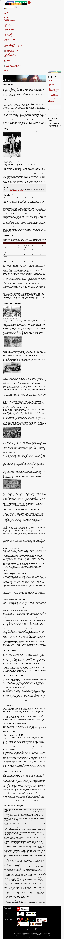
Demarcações (8, 64)
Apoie (5, 73)
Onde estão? (8, 24)
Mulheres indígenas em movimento (12, 33)
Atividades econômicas (10, 69)
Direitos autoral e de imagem (11, 50)
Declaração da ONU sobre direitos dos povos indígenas (16, 46)
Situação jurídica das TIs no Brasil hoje (13, 65)
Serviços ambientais (9, 67)
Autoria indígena (8, 34)
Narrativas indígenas (9, 29)
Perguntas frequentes (8, 14)
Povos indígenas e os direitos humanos (13, 45)
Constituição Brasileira (10, 41)
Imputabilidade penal (9, 51)
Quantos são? (8, 23)
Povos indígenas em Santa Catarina (54, 107)
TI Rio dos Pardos (25, 470)
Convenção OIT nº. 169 (10, 44)
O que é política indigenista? (11, 54)
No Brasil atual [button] (7, 19)
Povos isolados (8, 26)
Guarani (5, 249)
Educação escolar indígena (11, 56)
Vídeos (6, 30)
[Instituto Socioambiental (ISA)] (29, 3)
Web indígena (8, 35)
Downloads (6, 70)
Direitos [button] (5, 40)
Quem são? (7, 21)
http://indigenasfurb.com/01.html (16, 190)
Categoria (50, 105)
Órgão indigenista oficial (10, 55)
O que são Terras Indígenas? (11, 61)
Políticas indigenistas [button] (8, 53)
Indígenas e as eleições (10, 39)
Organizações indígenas (10, 36)
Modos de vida (8, 25)
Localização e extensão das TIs (11, 63)
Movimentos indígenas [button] (9, 31)
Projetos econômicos (9, 38)
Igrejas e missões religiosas (11, 59)
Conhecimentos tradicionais (11, 49)
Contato (5, 71)
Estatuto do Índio (9, 43)
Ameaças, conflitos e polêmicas (11, 66)
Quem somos (7, 13)
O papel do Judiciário (9, 47)
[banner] (16, 2)
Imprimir (52, 101)
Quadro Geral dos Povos (10, 20)
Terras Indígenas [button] (7, 60)
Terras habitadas (54, 98)
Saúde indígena (8, 58)
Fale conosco (6, 17)
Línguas (7, 28)
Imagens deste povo (54, 100)
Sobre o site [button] (6, 12)
